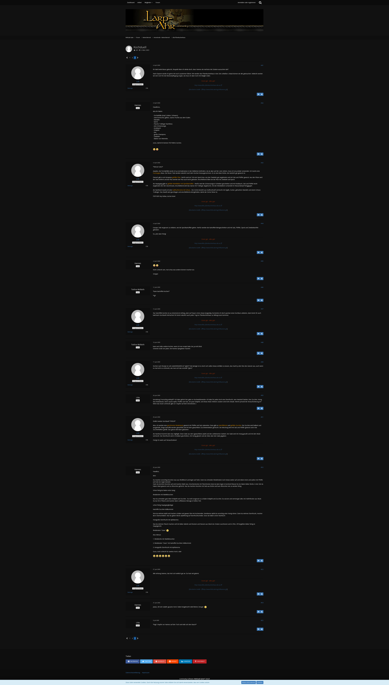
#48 (262, 342)
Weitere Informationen (248, 682)
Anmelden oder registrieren (247, 2)
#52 (262, 467)
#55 (262, 620)
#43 (262, 163)
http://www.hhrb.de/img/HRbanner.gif (215, 89)
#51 (262, 417)
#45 (262, 261)
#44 (262, 223)
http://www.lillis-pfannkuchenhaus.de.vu (207, 85)
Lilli (137, 50)
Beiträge (130, 88)
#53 (262, 569)
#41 (262, 65)
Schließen (260, 682)
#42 (262, 103)
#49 (262, 362)
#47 (262, 309)
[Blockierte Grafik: (195, 89)
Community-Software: (194, 679)
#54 (262, 603)
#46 (262, 287)
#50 (262, 395)
